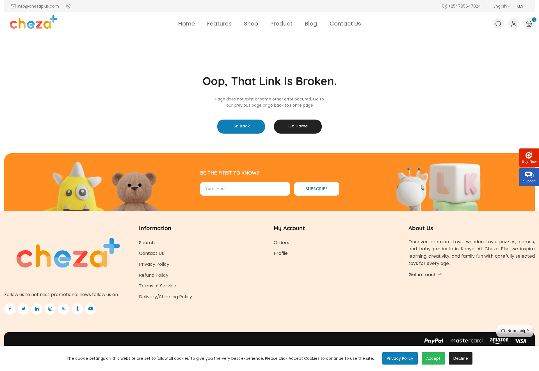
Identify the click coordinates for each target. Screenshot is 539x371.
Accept (433, 358)
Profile (281, 253)
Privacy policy (400, 358)
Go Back (241, 126)
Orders (281, 242)
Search (147, 242)
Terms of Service (157, 286)
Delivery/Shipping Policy (165, 297)
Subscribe (316, 189)
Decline (460, 358)
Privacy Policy (154, 264)
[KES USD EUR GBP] (522, 6)
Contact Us (151, 253)
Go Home (298, 126)
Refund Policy (153, 275)
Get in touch (423, 274)
